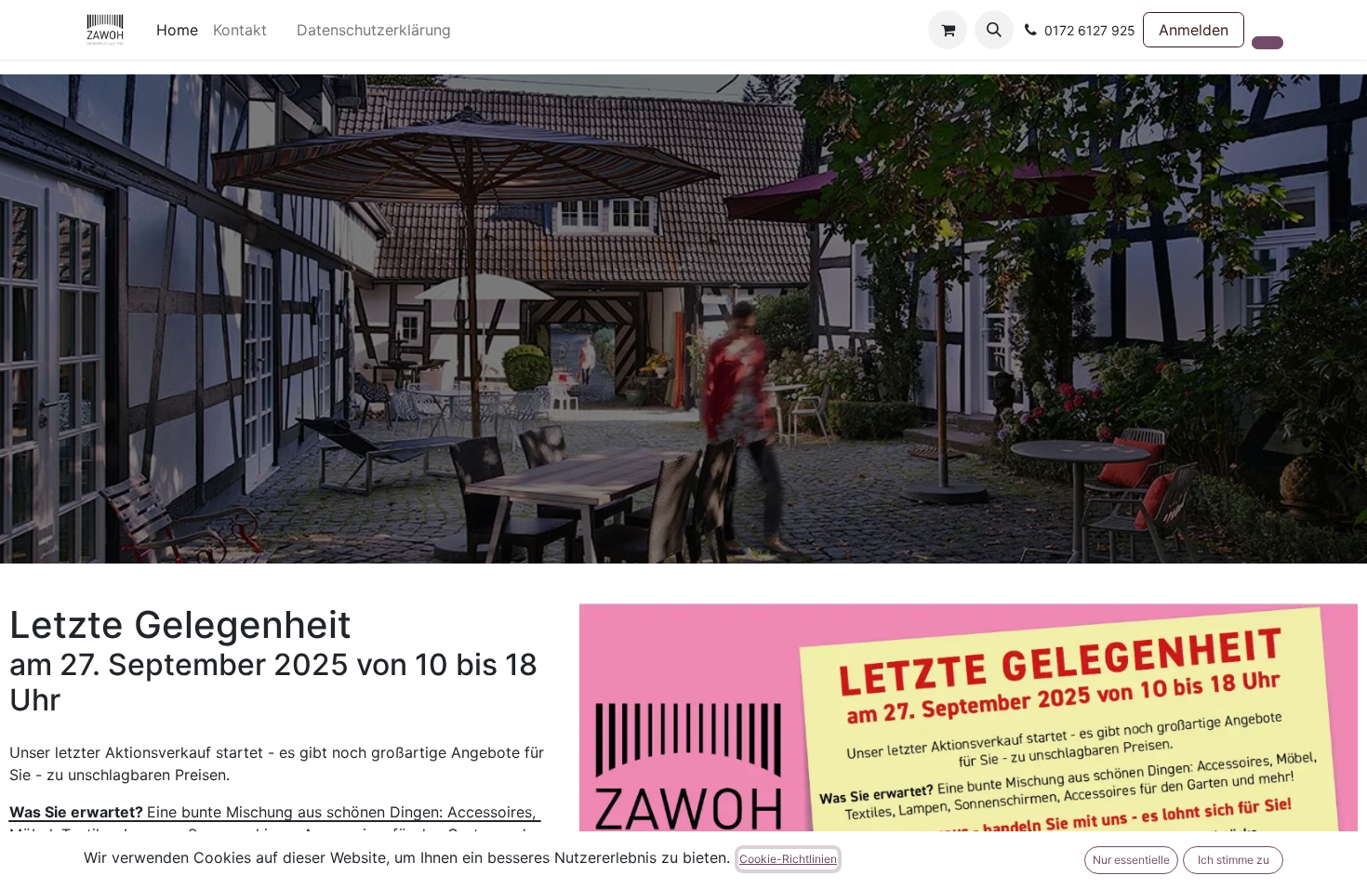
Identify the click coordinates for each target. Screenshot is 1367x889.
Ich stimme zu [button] (1233, 860)
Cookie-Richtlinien (788, 859)
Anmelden (1193, 29)
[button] (994, 29)
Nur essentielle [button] (1131, 860)
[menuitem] (177, 29)
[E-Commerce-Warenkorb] (947, 29)
